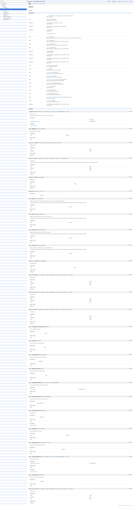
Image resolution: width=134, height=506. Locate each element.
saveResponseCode (49, 76)
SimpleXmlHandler (6, 19)
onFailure (48, 44)
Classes (108, 1)
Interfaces (119, 1)
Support (4, 6)
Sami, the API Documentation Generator (127, 505)
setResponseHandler (49, 97)
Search (130, 1)
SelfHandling (5, 15)
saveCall (47, 68)
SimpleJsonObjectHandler (7, 18)
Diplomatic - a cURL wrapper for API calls (36, 1)
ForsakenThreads (4, 3)
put (47, 61)
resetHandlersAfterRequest (50, 65)
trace (47, 104)
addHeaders (48, 19)
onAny (47, 36)
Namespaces (114, 1)
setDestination (48, 86)
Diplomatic (3, 4)
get (47, 26)
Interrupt (4, 10)
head (47, 29)
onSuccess (48, 47)
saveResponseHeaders (50, 83)
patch (47, 54)
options (47, 51)
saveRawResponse (49, 72)
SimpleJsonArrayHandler (7, 16)
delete (47, 22)
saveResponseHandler (50, 79)
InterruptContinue (6, 12)
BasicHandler (5, 7)
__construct (48, 15)
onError (47, 40)
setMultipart (48, 93)
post (47, 58)
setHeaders (48, 90)
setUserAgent (48, 100)
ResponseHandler (6, 13)
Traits (123, 1)
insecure (47, 33)
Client (4, 9)
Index (127, 1)
